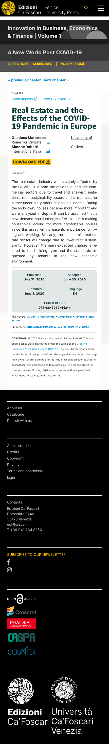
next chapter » (56, 80)
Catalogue (15, 414)
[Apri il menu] (101, 8)
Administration (19, 445)
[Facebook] (54, 562)
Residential (48, 316)
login (11, 477)
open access (25, 99)
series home (18, 64)
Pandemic (81, 316)
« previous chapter (25, 80)
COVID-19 (33, 316)
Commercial (65, 316)
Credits (13, 452)
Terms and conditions (25, 471)
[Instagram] (54, 570)
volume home (73, 64)
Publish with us (19, 420)
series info (42, 64)
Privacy (13, 464)
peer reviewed (57, 99)
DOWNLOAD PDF (29, 162)
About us (14, 408)
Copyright (15, 458)
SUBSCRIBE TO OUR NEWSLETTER (36, 554)
